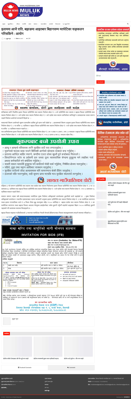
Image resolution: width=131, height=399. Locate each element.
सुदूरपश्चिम (10, 24)
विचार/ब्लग (57, 24)
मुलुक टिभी (67, 24)
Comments (72, 367)
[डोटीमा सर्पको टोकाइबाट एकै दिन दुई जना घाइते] (17, 347)
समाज (30, 24)
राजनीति (24, 24)
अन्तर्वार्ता (51, 24)
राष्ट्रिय (18, 24)
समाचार (35, 24)
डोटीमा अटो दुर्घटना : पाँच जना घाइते (119, 212)
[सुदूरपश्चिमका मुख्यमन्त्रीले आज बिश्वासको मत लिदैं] (101, 224)
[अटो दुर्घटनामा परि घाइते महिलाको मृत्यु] (101, 205)
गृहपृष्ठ (3, 24)
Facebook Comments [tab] (25, 367)
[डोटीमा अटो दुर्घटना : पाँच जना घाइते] (78, 347)
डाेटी (3, 356)
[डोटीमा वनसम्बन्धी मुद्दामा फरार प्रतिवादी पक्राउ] (48, 347)
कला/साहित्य (43, 24)
